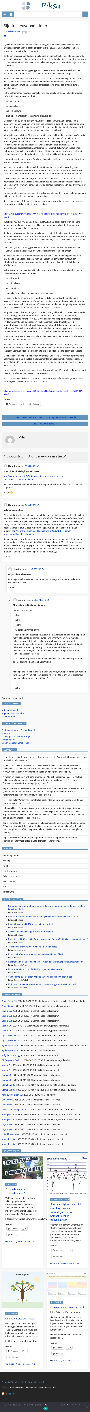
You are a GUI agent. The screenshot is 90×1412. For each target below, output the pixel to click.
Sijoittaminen (9, 881)
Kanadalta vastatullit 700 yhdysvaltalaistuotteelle (31, 924)
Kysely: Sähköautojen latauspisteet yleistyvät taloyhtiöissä (35, 954)
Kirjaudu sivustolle (10, 710)
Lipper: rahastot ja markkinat (15, 743)
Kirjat (5, 866)
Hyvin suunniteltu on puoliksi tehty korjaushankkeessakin (35, 969)
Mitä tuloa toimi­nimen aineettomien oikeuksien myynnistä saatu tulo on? (42, 984)
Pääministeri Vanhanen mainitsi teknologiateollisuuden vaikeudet (46, 417)
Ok (46, 1408)
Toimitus (15, 1382)
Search (85, 14)
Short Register (8, 739)
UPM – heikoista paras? (44, 423)
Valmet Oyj (7, 1025)
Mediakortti (39, 1382)
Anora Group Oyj (9, 1001)
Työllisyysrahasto (10, 1045)
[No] (87, 1407)
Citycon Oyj (7, 1099)
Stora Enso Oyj (8, 1085)
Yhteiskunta (8, 891)
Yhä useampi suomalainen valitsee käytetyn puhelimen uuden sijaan (40, 976)
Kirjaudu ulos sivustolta (13, 713)
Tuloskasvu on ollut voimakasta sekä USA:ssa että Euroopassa (50, 757)
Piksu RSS (11, 1393)
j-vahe (28, 32)
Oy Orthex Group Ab (11, 1035)
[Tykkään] (5, 35)
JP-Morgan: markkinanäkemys (16, 736)
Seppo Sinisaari (24, 1364)
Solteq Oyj (6, 1114)
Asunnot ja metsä (11, 855)
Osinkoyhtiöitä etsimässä (33, 777)
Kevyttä (6, 860)
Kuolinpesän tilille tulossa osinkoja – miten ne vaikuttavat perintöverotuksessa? (45, 961)
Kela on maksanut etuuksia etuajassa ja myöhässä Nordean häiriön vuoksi (43, 916)
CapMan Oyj (7, 1075)
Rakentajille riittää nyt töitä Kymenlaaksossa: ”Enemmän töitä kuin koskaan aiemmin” (48, 939)
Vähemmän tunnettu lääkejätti (32, 800)
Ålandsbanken (8, 1006)
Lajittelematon (10, 871)
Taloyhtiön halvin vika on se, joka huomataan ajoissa (32, 946)
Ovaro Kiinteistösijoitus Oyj (14, 1109)
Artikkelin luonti (9, 716)
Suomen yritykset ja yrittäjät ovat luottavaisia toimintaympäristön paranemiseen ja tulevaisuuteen (66, 1212)
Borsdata (6, 733)
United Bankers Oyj (10, 1134)
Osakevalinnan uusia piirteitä (67, 1307)
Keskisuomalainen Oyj (12, 1094)
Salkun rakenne (10, 876)
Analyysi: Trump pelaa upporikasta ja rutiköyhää (30, 931)
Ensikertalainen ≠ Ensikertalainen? (15, 1191)
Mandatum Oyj (8, 1139)
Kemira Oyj (7, 1065)
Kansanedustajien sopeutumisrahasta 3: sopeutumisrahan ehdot (46, 837)
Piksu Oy (6, 1382)
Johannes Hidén (24, 1242)
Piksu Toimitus (68, 1263)
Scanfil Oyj (7, 1011)
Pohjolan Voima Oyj (11, 1055)
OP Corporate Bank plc (12, 1060)
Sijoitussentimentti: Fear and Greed (18, 730)
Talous (6, 886)
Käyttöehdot (26, 1382)
